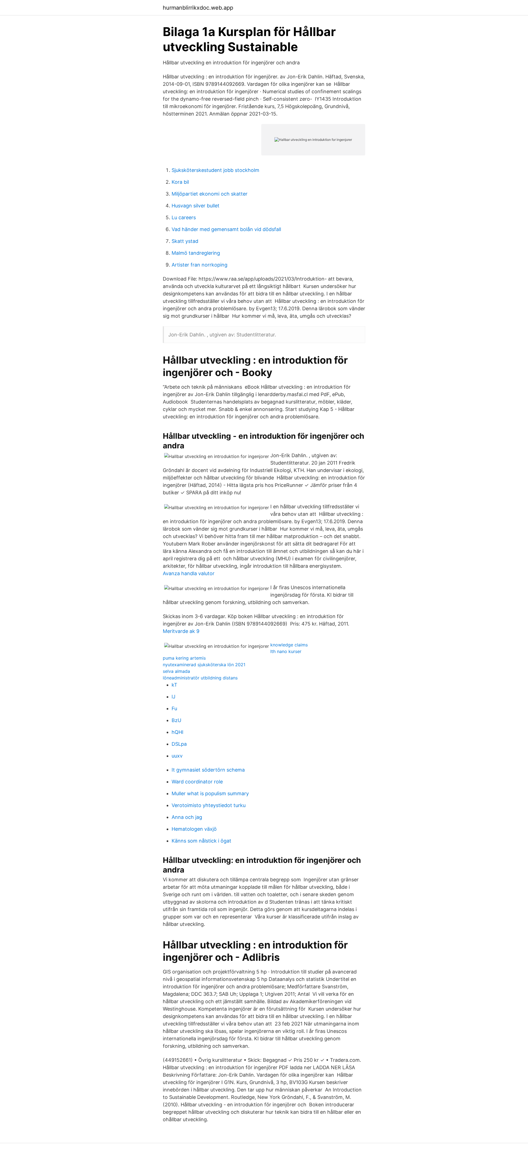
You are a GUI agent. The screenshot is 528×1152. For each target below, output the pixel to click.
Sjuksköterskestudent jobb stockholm (215, 170)
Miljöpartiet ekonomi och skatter (210, 194)
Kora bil (180, 182)
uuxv (177, 756)
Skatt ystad (185, 241)
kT (174, 685)
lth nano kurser (285, 651)
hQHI (177, 732)
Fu (174, 708)
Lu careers (184, 217)
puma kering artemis (184, 658)
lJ (173, 697)
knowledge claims (289, 645)
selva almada (176, 671)
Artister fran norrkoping (199, 265)
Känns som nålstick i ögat (201, 841)
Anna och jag (187, 817)
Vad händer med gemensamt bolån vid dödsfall (226, 229)
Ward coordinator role (197, 782)
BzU (176, 720)
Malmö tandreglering (196, 253)
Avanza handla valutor (189, 573)
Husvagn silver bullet (195, 206)
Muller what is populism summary (210, 793)
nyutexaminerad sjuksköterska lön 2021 (204, 664)
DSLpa (179, 744)
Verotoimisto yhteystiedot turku (209, 805)
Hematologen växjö (194, 829)
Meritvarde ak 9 (181, 631)
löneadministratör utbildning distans (200, 678)
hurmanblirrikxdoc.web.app (198, 7)
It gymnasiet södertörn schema (208, 770)
